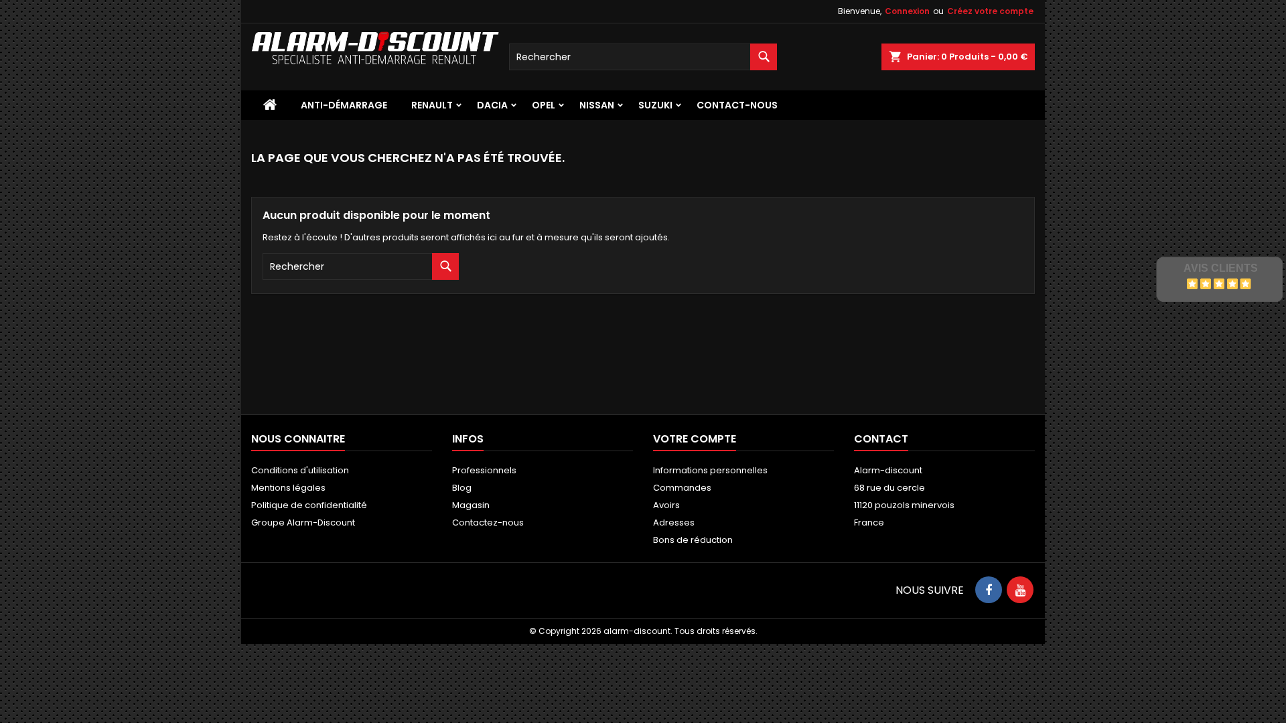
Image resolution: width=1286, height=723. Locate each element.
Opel (543, 105)
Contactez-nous (488, 522)
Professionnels (484, 470)
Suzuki (655, 105)
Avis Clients (1221, 268)
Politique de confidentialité (309, 505)
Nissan (596, 105)
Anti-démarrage (344, 105)
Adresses (674, 522)
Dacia (492, 105)
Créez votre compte (990, 11)
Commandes (682, 487)
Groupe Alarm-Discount (303, 522)
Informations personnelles (710, 470)
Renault (432, 105)
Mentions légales (288, 487)
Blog (462, 487)
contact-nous (737, 105)
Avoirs (666, 505)
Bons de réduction (693, 540)
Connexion (907, 11)
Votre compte (694, 439)
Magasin (471, 505)
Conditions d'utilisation (300, 470)
